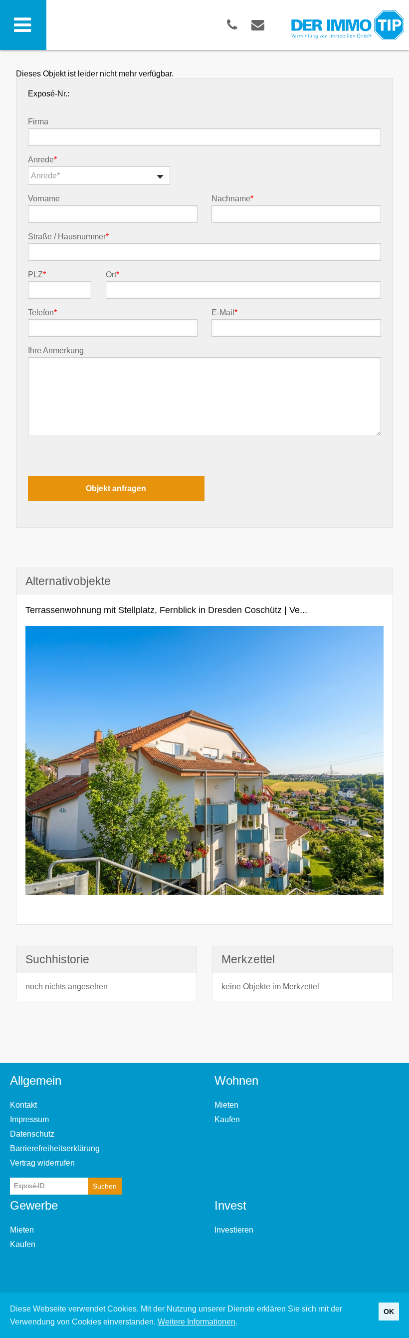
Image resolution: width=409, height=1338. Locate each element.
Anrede (42, 160)
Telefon (42, 313)
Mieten (226, 1105)
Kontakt (23, 1105)
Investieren (233, 1230)
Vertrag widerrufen (42, 1163)
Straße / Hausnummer (68, 237)
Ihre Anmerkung (56, 351)
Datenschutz (32, 1134)
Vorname (44, 199)
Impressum (29, 1119)
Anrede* (45, 175)
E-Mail (224, 313)
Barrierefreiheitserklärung (55, 1148)
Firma (38, 122)
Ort (112, 275)
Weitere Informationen (196, 1322)
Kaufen (227, 1119)
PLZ (37, 275)
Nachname (232, 199)
